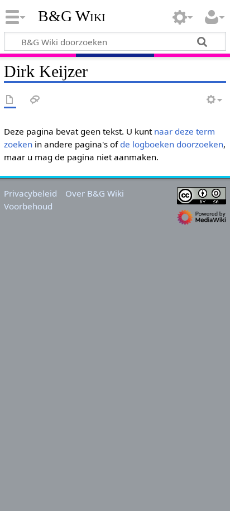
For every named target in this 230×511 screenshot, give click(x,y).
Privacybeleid (30, 193)
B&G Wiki (72, 16)
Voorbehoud (28, 206)
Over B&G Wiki (94, 193)
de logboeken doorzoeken (171, 144)
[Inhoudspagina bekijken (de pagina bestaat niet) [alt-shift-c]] (10, 100)
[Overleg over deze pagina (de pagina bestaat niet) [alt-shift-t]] (35, 100)
